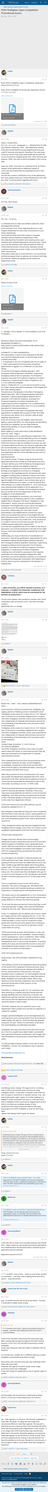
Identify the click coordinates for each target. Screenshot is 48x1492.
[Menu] (3, 2)
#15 (45, 1239)
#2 (46, 139)
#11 (45, 1084)
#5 (46, 279)
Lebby (5, 16)
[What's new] (41, 2)
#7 (46, 584)
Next (24, 1454)
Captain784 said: (8, 1131)
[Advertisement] (24, 44)
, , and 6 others (16, 1449)
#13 (45, 1173)
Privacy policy (18, 1474)
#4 (46, 215)
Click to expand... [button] (24, 1149)
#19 (45, 1391)
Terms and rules (7, 1474)
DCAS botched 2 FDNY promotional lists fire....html (19, 1064)
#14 (45, 1205)
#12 (45, 1127)
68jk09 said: (6, 1325)
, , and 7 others (17, 1283)
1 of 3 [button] (18, 1454)
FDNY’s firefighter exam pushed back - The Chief (21, 1177)
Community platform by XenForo (19, 1478)
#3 (46, 198)
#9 (46, 658)
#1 (46, 79)
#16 (45, 1270)
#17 (45, 1297)
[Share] (43, 79)
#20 (45, 1415)
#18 (45, 1321)
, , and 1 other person (17, 184)
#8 (46, 620)
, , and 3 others (15, 1377)
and (10, 125)
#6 (46, 328)
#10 (45, 700)
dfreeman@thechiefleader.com (13, 1053)
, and (12, 570)
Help (25, 1474)
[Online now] (5, 75)
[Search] (45, 2)
